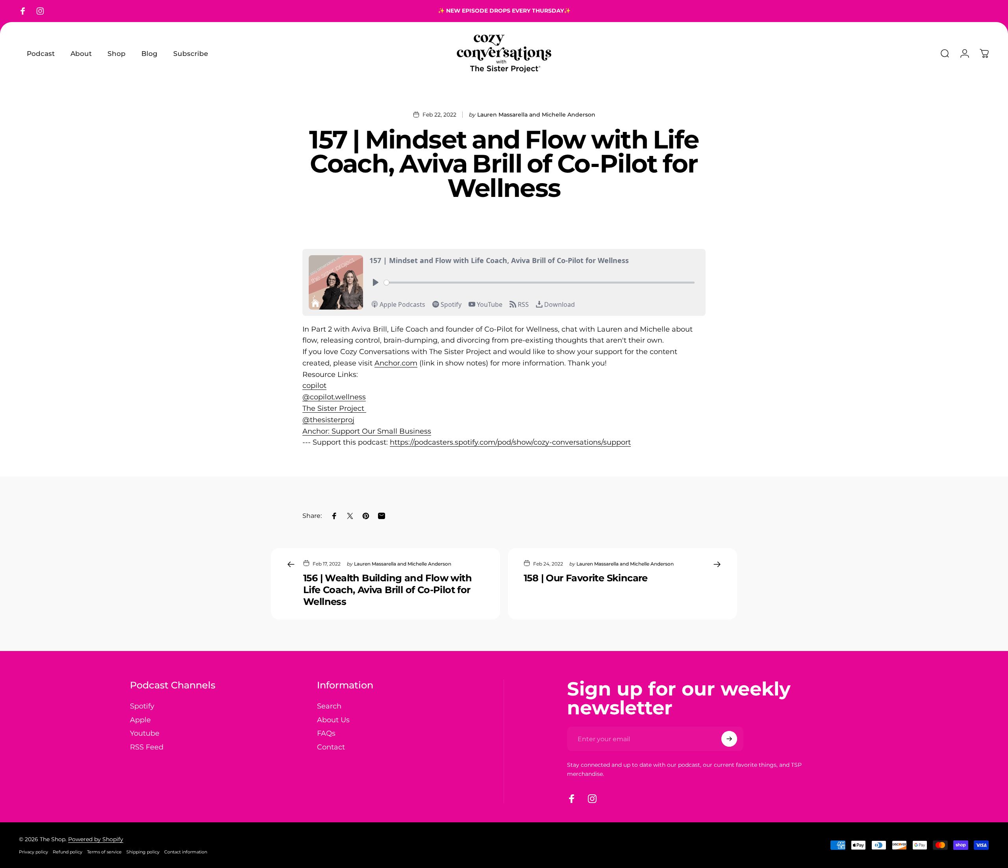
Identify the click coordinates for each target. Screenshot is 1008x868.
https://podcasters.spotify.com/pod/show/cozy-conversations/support (510, 442)
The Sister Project (334, 408)
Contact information (185, 852)
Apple (140, 720)
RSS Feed (146, 747)
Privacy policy (33, 852)
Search (329, 706)
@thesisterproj (328, 419)
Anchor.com (395, 363)
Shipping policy (142, 852)
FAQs (326, 733)
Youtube (144, 733)
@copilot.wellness (334, 397)
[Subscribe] (729, 739)
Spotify (142, 706)
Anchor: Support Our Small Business (366, 431)
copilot (314, 385)
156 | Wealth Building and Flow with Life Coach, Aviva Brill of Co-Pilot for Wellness (387, 589)
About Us (333, 720)
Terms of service (104, 852)
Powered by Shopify (95, 839)
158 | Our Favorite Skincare (586, 578)
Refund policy (67, 852)
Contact (331, 747)
